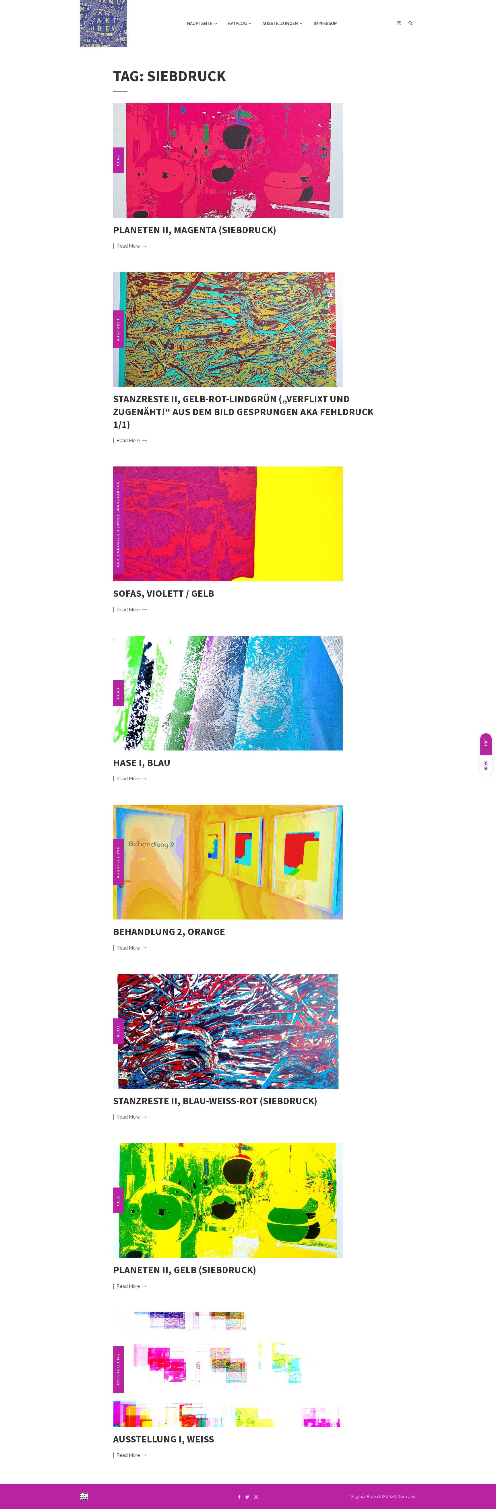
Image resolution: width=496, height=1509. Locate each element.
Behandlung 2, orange (169, 931)
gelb (118, 1200)
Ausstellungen (280, 23)
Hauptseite (199, 23)
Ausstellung (118, 862)
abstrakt (118, 329)
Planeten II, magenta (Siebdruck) (194, 229)
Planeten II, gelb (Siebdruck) (184, 1269)
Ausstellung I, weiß (163, 1439)
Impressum (326, 23)
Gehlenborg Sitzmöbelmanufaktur (118, 524)
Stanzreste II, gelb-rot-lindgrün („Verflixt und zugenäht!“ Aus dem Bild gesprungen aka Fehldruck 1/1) (243, 411)
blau (118, 693)
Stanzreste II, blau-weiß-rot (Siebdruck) (215, 1100)
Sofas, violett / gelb (163, 593)
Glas (118, 160)
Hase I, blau (141, 762)
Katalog (237, 23)
